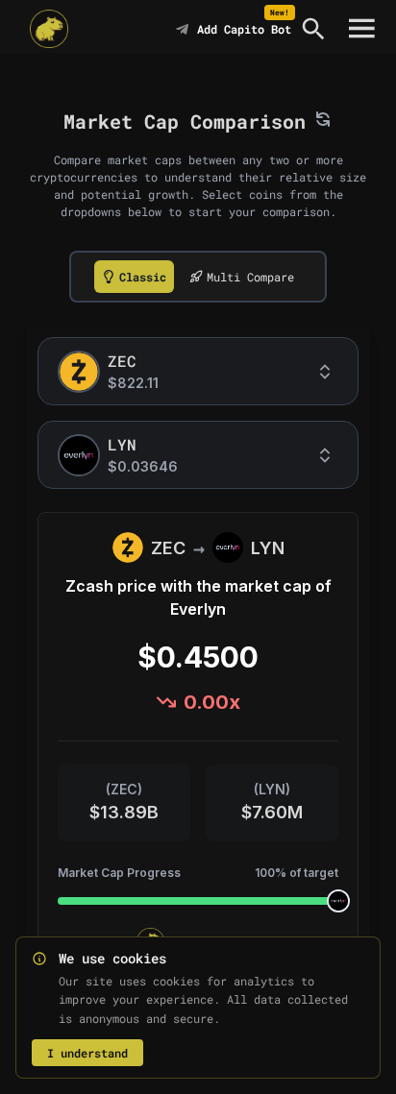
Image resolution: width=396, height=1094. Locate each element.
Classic (142, 276)
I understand (87, 1052)
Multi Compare (250, 276)
